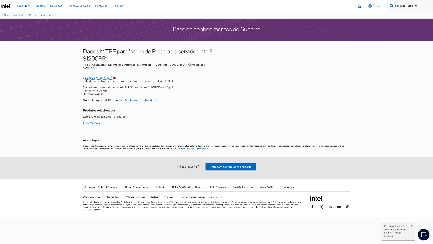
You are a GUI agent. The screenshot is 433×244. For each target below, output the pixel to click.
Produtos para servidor (41, 15)
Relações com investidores (187, 187)
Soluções (56, 6)
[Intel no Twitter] (321, 206)
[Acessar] (359, 6)
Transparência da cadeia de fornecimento (199, 197)
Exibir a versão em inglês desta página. (190, 148)
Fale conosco (218, 187)
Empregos (288, 187)
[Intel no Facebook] (312, 206)
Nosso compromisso (137, 187)
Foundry (118, 6)
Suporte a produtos (14, 15)
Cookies (154, 197)
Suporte (40, 6)
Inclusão (160, 187)
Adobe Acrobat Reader (139, 100)
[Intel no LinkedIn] (330, 206)
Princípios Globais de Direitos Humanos (110, 207)
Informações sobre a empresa (100, 187)
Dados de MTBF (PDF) (97, 77)
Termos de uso (114, 197)
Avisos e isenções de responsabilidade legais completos (162, 204)
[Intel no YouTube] (339, 206)
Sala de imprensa (243, 187)
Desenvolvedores (78, 6)
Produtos (23, 6)
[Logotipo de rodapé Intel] (316, 198)
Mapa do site (267, 187)
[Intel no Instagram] (347, 206)
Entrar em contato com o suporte (231, 167)
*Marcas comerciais (135, 197)
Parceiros (101, 6)
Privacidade (169, 197)
